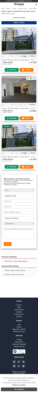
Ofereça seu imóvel (19, 331)
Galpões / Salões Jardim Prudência (15, 270)
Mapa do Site (19, 342)
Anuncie (19, 327)
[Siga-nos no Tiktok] (18, 361)
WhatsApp (13, 70)
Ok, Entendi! (19, 389)
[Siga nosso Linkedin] (18, 366)
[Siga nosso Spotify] (14, 366)
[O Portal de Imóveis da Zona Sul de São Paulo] (19, 5)
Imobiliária (19, 312)
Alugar (19, 307)
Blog (19, 324)
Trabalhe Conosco (19, 346)
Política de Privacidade (19, 344)
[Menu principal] (36, 5)
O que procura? (19, 314)
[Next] (34, 41)
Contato (19, 339)
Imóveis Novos (19, 309)
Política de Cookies (19, 385)
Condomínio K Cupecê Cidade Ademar (16, 261)
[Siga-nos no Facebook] (14, 361)
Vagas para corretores (19, 329)
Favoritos (19, 316)
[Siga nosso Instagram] (23, 361)
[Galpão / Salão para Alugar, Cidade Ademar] (19, 41)
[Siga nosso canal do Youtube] (23, 366)
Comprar (19, 305)
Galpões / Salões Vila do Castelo (14, 274)
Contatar (28, 70)
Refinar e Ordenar (19, 22)
